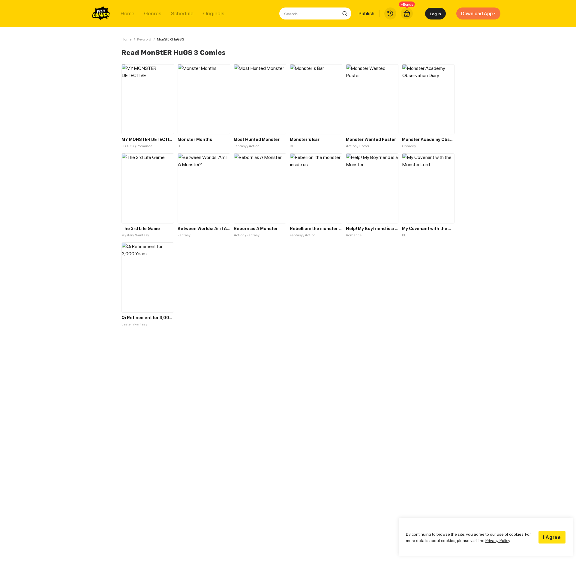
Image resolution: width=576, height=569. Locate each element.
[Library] (390, 13)
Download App (477, 13)
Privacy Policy (497, 540)
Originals (213, 13)
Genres (152, 13)
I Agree (552, 537)
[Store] (407, 13)
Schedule (182, 13)
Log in (435, 13)
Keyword (144, 39)
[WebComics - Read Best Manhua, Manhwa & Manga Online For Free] (101, 13)
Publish (366, 13)
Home (127, 13)
